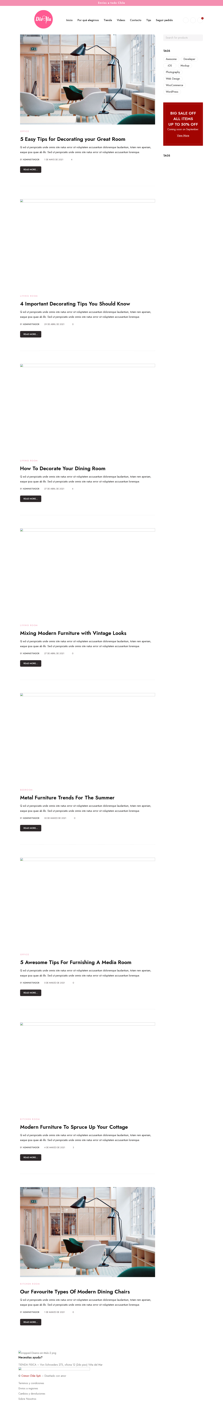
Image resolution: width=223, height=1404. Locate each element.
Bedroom (26, 789)
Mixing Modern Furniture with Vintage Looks (73, 633)
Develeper (189, 59)
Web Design (173, 79)
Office (24, 131)
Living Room (29, 295)
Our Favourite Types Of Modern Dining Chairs (75, 1291)
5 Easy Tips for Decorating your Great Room (72, 139)
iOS (170, 65)
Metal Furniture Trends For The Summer (67, 797)
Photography (173, 72)
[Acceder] (193, 20)
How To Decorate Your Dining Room (62, 468)
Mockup (185, 65)
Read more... (31, 169)
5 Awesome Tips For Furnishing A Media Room (75, 962)
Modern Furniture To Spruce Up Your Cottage (74, 1127)
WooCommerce (174, 85)
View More (183, 135)
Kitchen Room (30, 1119)
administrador (31, 159)
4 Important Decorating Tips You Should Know (75, 303)
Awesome (171, 59)
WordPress (172, 92)
